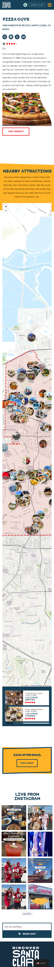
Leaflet (25, 685)
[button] (11, 373)
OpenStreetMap (36, 685)
